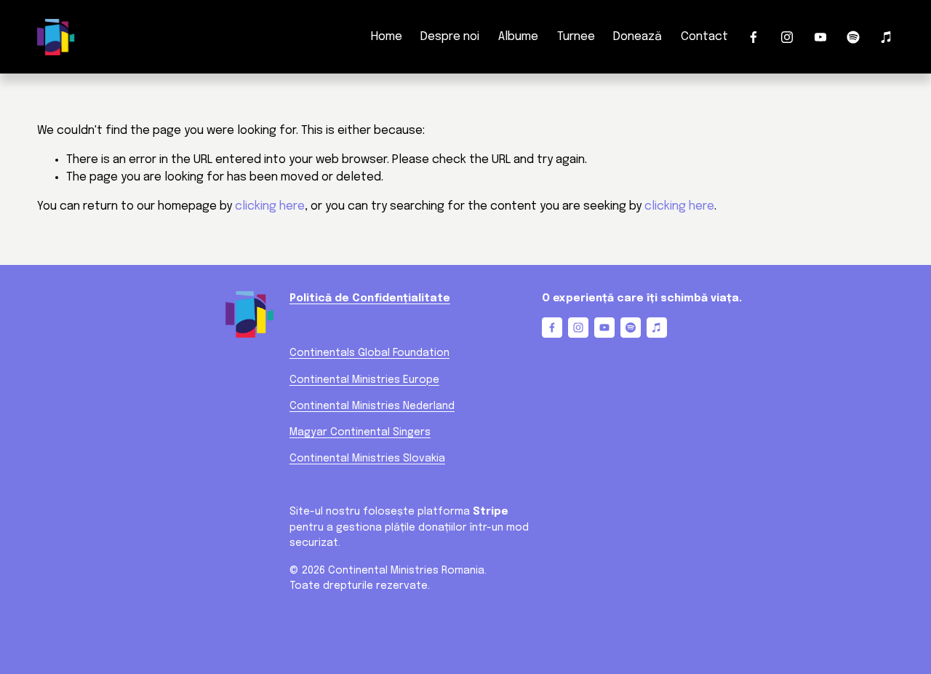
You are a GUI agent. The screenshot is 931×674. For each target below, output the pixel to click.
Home (386, 37)
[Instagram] (787, 37)
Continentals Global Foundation (369, 353)
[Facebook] (753, 37)
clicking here (270, 206)
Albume (518, 37)
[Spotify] (853, 37)
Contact (704, 37)
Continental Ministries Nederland (372, 406)
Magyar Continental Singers (360, 432)
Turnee (576, 37)
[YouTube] (820, 37)
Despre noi (449, 37)
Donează (637, 37)
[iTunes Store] (886, 37)
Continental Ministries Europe (364, 380)
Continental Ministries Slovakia (367, 458)
